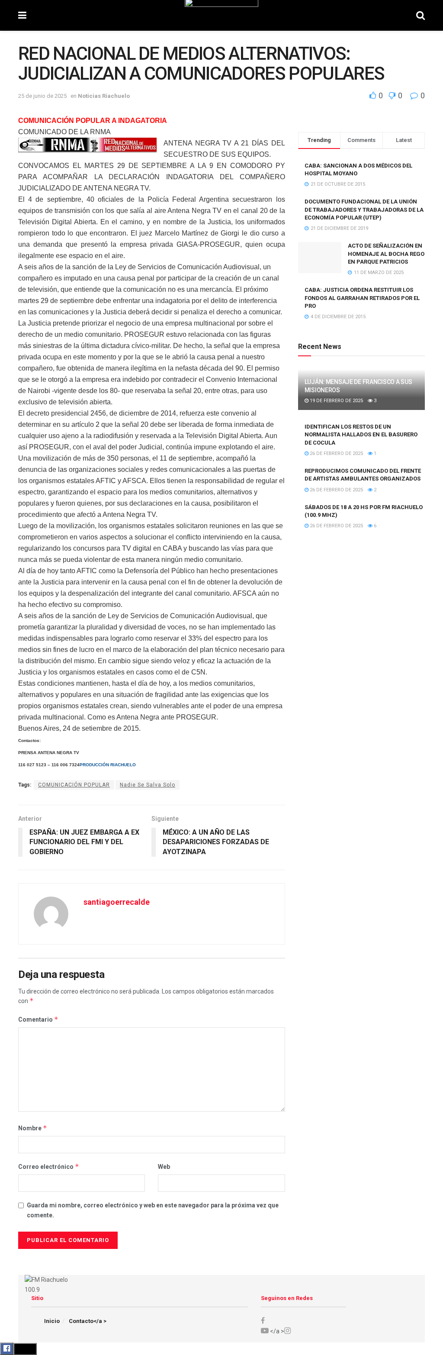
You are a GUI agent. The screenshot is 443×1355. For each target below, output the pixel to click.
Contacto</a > (87, 1321)
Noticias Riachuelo (104, 96)
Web (164, 1166)
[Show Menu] (22, 15)
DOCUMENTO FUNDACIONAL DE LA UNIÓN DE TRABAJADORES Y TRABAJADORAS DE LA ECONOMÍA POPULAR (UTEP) (364, 209)
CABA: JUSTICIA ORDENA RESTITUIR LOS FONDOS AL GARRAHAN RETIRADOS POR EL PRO (362, 298)
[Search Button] (420, 15)
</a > (276, 1331)
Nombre (32, 1128)
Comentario (38, 1019)
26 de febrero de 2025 (335, 453)
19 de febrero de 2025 (335, 400)
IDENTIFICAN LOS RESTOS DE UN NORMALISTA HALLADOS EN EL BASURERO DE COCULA (361, 434)
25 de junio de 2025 (42, 96)
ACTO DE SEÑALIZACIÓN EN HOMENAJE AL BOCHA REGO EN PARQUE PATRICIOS (386, 253)
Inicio (52, 1321)
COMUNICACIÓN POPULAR (74, 785)
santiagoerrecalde (116, 902)
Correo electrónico (48, 1166)
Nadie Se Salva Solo (147, 785)
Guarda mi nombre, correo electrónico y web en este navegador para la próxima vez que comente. (153, 1210)
